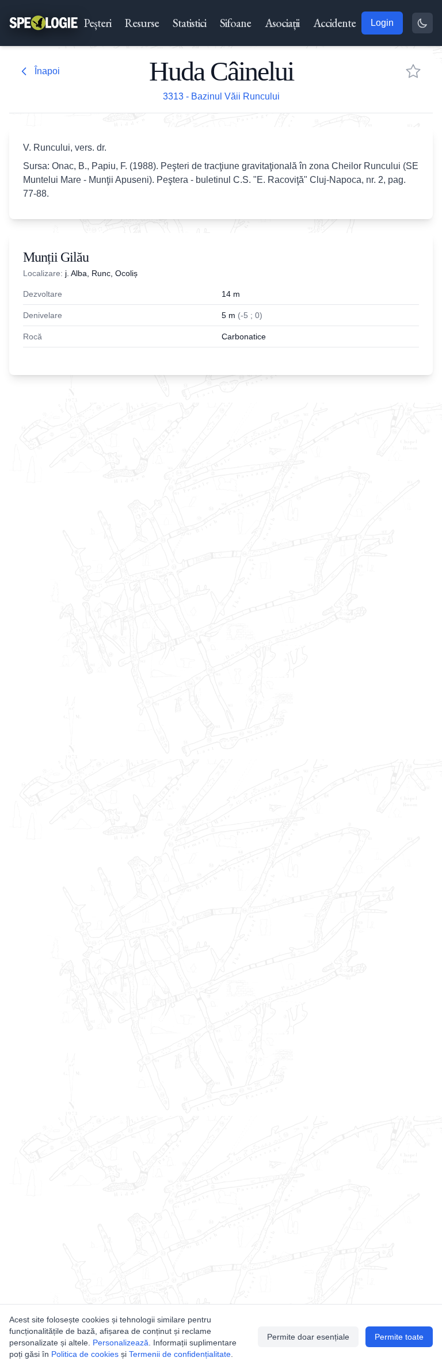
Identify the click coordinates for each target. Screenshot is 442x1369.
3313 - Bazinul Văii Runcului (221, 96)
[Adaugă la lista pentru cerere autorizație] (413, 71)
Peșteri (97, 23)
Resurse (142, 23)
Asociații (282, 23)
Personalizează (120, 1342)
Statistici (189, 23)
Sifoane (235, 23)
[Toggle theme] (422, 23)
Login (382, 23)
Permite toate (399, 1336)
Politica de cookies (85, 1354)
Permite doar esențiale (308, 1336)
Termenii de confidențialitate (180, 1354)
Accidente (334, 23)
